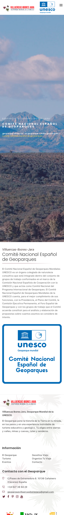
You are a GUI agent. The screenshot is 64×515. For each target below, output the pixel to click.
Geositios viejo (40, 455)
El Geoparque (9, 455)
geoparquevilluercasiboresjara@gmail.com (30, 491)
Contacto (37, 462)
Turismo (6, 458)
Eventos (6, 462)
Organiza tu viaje (41, 458)
